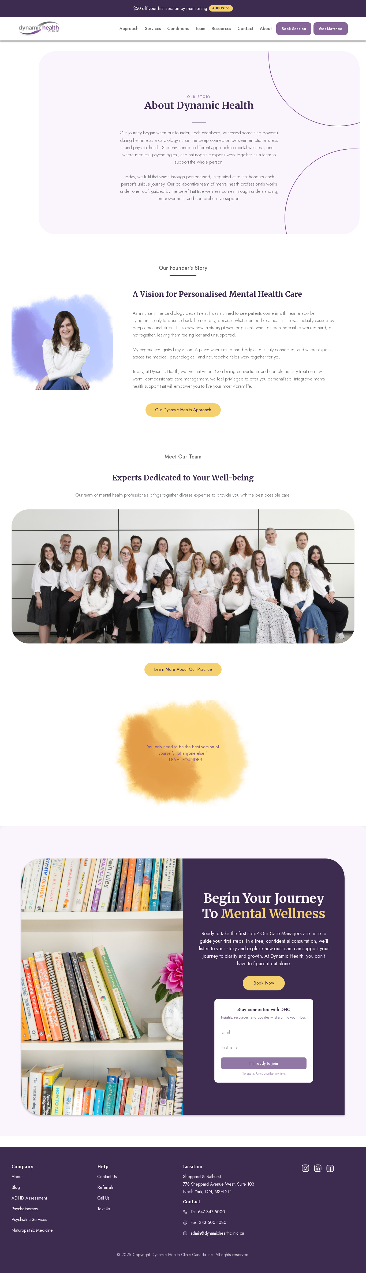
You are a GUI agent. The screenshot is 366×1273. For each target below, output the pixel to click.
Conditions (178, 28)
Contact (245, 28)
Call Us (103, 1198)
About (266, 28)
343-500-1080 (212, 1222)
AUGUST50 (221, 8)
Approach (129, 28)
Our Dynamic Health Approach (183, 410)
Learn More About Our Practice (183, 669)
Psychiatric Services (29, 1219)
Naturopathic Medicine (32, 1230)
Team (200, 28)
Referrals (105, 1187)
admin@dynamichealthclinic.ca (217, 1233)
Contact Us (107, 1177)
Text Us (103, 1209)
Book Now (263, 983)
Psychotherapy (25, 1209)
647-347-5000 (211, 1212)
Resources (221, 28)
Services (153, 28)
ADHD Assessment (29, 1198)
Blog (16, 1187)
